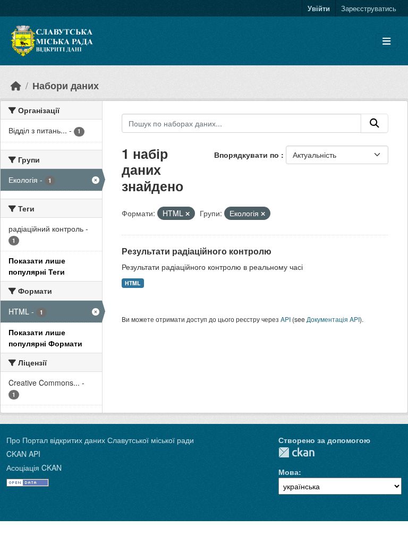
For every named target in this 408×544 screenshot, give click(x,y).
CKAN (296, 452)
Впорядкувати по (247, 154)
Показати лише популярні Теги (36, 266)
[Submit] (374, 123)
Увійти (319, 8)
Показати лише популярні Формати (45, 337)
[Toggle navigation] (386, 41)
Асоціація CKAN (34, 467)
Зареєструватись (368, 8)
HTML (132, 283)
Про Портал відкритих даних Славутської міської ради (100, 440)
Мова (288, 471)
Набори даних (65, 85)
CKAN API (23, 453)
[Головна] (16, 85)
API (285, 319)
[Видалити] (187, 213)
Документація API (333, 319)
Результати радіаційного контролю (196, 251)
